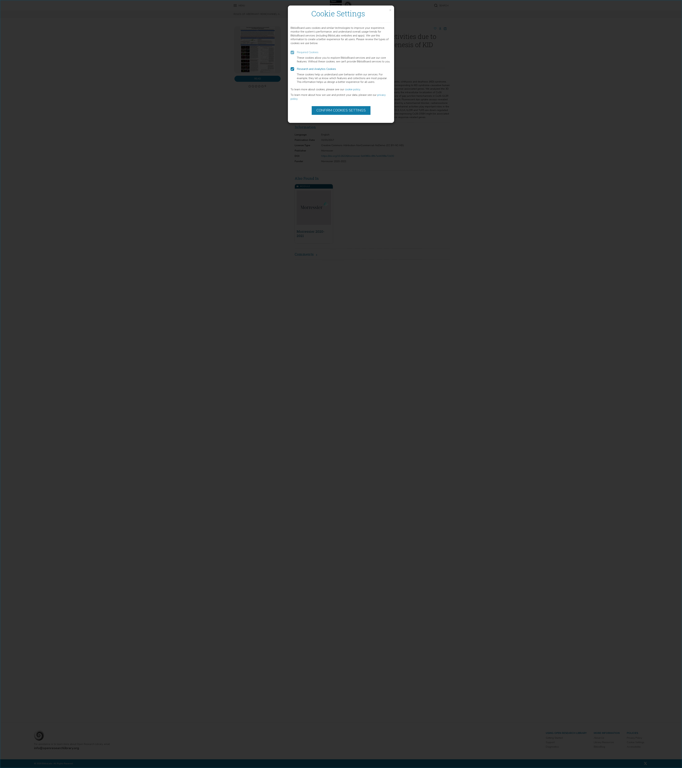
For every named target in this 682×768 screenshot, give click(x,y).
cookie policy (352, 89)
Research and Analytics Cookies (316, 69)
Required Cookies (307, 52)
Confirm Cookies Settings (341, 110)
